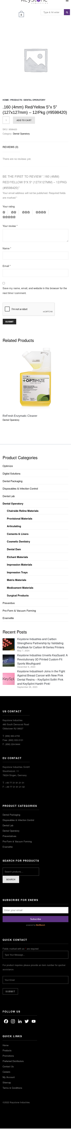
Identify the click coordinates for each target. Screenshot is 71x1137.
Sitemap (7, 1082)
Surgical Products (18, 595)
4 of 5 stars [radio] (42, 212)
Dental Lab (9, 496)
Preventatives (9, 836)
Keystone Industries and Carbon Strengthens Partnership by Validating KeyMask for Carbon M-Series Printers (40, 643)
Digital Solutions (12, 473)
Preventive (9, 603)
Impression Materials (19, 564)
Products (16, 99)
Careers (6, 1071)
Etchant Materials (17, 557)
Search (11, 879)
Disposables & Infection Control (20, 488)
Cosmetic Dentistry (18, 541)
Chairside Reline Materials (22, 511)
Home (6, 99)
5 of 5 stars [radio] (10, 217)
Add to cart (24, 120)
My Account (9, 1077)
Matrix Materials (16, 580)
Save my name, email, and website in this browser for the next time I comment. (35, 290)
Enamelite (8, 618)
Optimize (8, 466)
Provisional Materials (19, 518)
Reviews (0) (10, 147)
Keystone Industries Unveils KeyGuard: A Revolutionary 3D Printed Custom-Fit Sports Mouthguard (42, 659)
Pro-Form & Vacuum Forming (19, 610)
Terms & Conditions (12, 1087)
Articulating (14, 526)
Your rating (9, 206)
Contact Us (8, 1066)
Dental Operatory (34, 99)
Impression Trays (17, 572)
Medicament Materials (20, 588)
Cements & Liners (17, 534)
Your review (10, 226)
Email (7, 266)
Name (7, 248)
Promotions (8, 1055)
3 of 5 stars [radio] (27, 212)
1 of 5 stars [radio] (5, 212)
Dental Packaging (12, 481)
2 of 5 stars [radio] (15, 212)
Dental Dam (14, 549)
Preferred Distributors (13, 1061)
